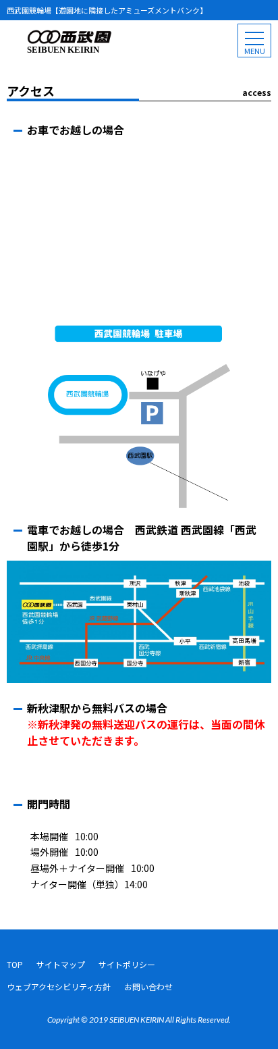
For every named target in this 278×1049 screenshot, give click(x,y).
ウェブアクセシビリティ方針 (59, 986)
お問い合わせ (148, 986)
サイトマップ (60, 964)
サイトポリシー (127, 964)
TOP (15, 964)
